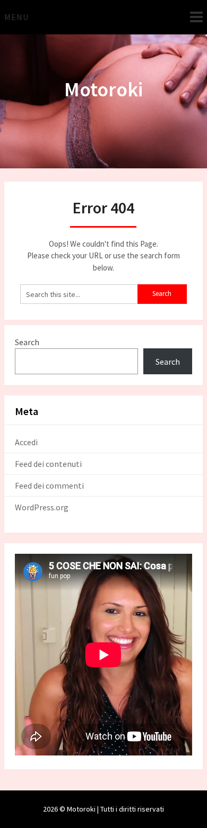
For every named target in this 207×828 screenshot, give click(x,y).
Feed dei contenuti (48, 463)
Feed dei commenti (49, 485)
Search (27, 342)
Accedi (26, 442)
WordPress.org (41, 507)
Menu (16, 17)
